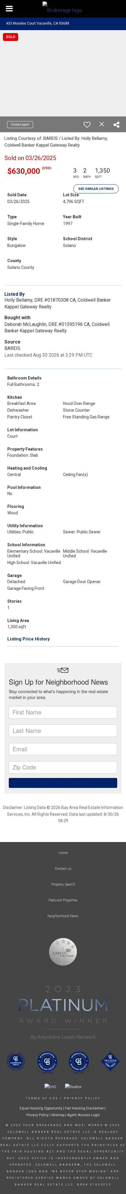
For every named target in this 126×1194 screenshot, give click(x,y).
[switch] (87, 124)
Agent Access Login (83, 1115)
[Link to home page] (63, 9)
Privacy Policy (82, 1098)
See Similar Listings (96, 189)
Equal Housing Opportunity (41, 1108)
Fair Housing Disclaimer (84, 1108)
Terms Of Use (42, 1098)
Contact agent (20, 124)
